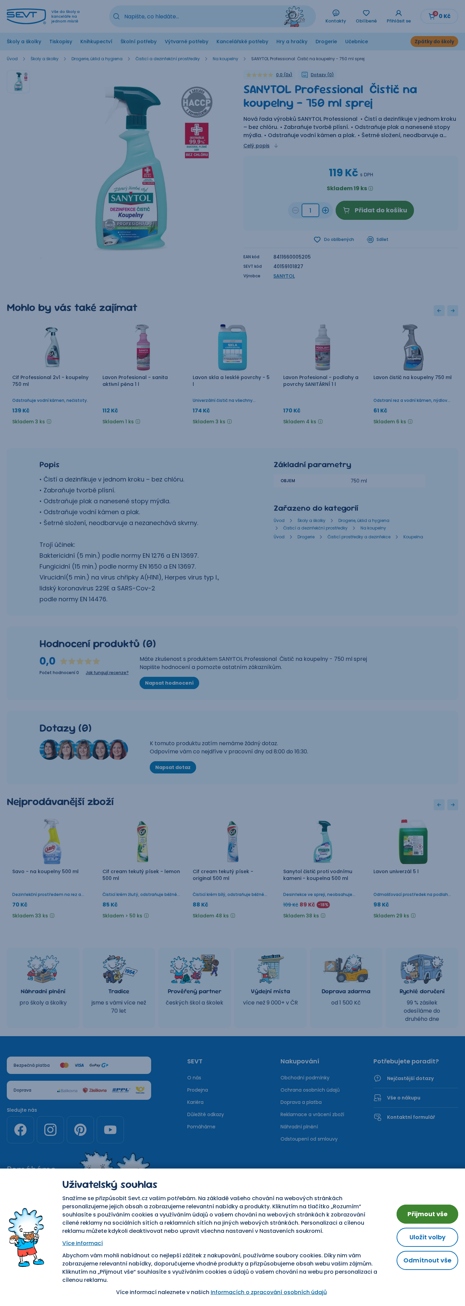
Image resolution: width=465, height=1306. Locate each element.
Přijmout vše (427, 1214)
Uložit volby (428, 1237)
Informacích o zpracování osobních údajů (269, 1292)
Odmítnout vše (427, 1260)
